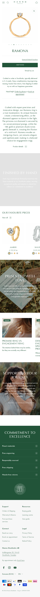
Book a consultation (20, 403)
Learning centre (27, 515)
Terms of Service (28, 537)
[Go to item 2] (11, 44)
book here (20, 560)
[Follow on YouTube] (15, 567)
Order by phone (20, 91)
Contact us (6, 541)
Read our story (7, 533)
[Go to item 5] (18, 44)
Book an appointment (9, 537)
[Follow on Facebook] (3, 567)
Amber (13, 247)
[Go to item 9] (28, 44)
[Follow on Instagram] (9, 567)
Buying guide (26, 511)
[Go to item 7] (23, 44)
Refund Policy (26, 541)
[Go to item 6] (21, 44)
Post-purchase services (7, 520)
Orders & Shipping (8, 511)
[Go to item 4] (16, 44)
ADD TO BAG (20, 65)
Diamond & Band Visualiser (30, 60)
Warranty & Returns (9, 515)
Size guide (26, 519)
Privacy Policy (27, 533)
